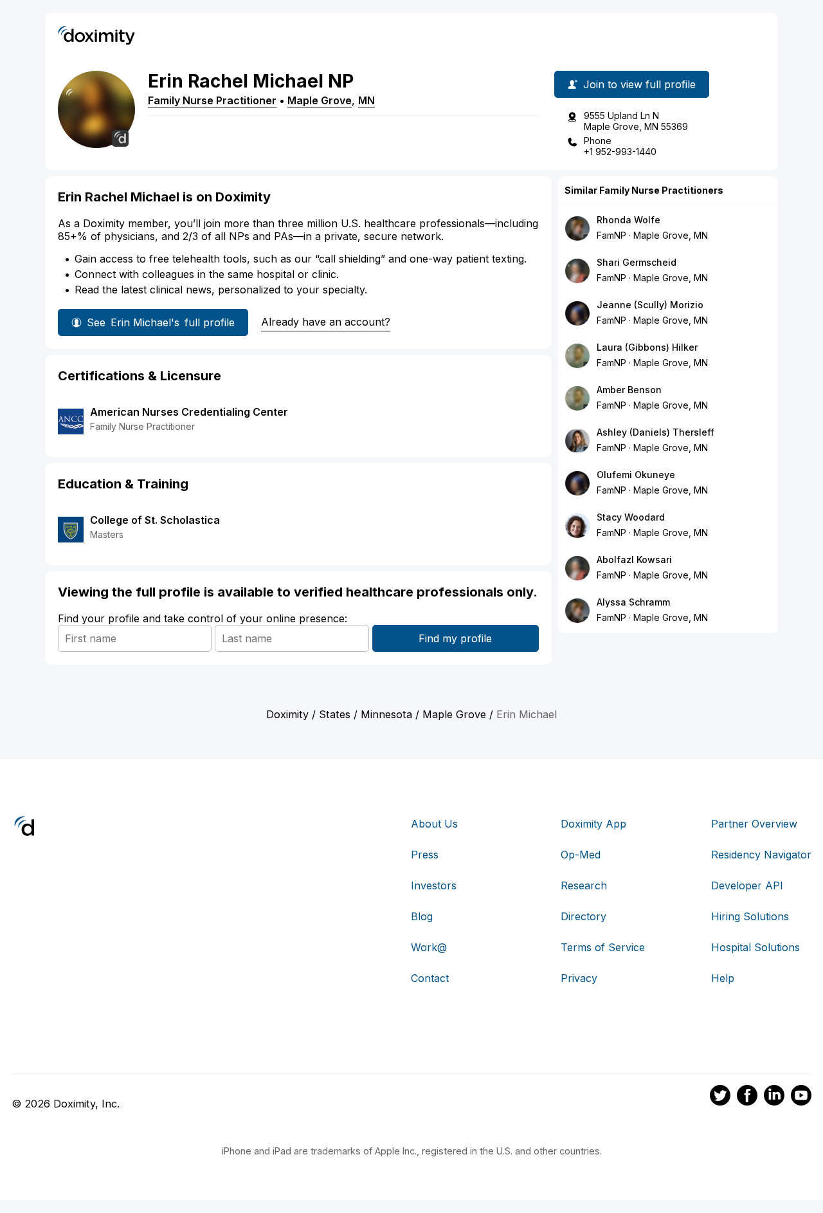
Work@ (429, 947)
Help (722, 978)
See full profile (161, 322)
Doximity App (593, 823)
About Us (434, 823)
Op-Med (581, 854)
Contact (430, 978)
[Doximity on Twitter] (720, 1097)
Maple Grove (319, 100)
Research (584, 885)
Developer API (747, 885)
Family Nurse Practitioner (212, 100)
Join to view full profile (639, 84)
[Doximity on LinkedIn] (774, 1097)
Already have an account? (325, 321)
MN (366, 100)
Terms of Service (603, 947)
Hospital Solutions (755, 947)
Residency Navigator (761, 854)
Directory (583, 916)
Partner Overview (754, 823)
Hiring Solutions (750, 916)
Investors (434, 885)
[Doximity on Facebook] (747, 1097)
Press (425, 854)
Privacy (579, 978)
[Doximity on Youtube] (801, 1097)
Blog (422, 916)
